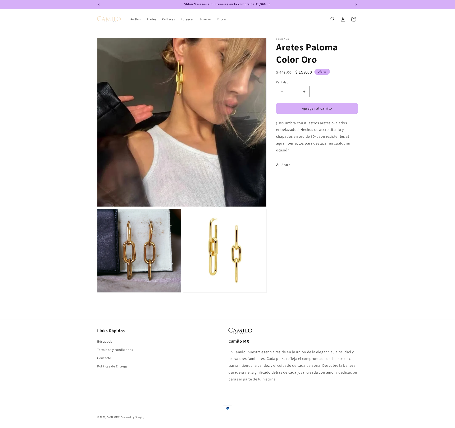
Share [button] (286, 165)
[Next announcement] (356, 4)
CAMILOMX (113, 417)
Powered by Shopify (132, 417)
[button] (333, 19)
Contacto (104, 358)
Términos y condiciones (115, 350)
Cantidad (282, 82)
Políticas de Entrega (112, 366)
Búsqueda (105, 341)
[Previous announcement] (99, 4)
